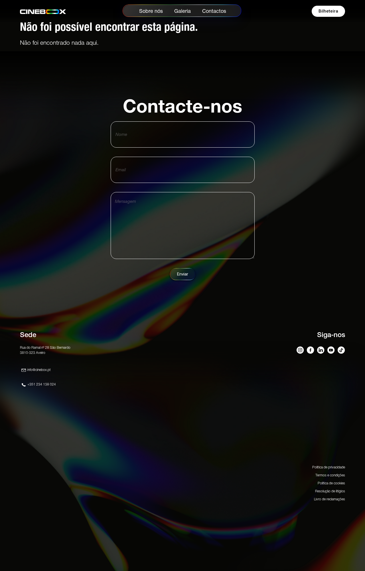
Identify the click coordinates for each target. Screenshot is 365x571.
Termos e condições (330, 475)
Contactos (214, 11)
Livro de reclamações (329, 499)
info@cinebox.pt (39, 370)
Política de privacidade (328, 467)
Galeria (182, 11)
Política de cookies (331, 483)
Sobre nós (151, 11)
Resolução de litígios (330, 491)
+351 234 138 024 (41, 384)
